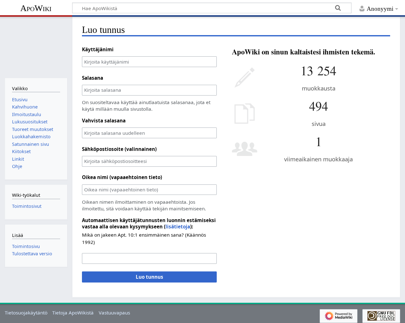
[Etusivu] (35, 46)
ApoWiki (36, 8)
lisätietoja (177, 226)
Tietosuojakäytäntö (26, 312)
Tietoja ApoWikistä (73, 312)
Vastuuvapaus (114, 312)
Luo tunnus (149, 277)
